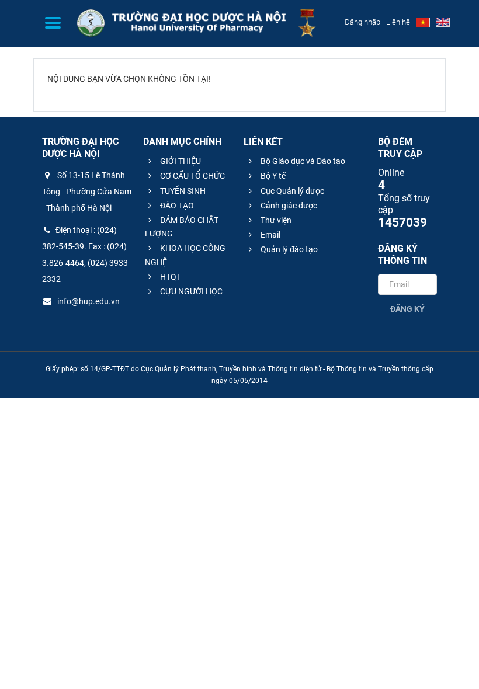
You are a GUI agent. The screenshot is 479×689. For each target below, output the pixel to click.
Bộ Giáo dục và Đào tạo (302, 161)
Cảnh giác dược (288, 205)
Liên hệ (398, 22)
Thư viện (275, 220)
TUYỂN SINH (182, 191)
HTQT (169, 276)
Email (269, 234)
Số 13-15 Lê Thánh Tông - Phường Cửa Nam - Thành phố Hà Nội (86, 191)
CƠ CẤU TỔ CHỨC (191, 175)
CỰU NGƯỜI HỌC (190, 291)
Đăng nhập (362, 22)
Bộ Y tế (272, 175)
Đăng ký (407, 309)
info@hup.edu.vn (87, 301)
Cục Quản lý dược (291, 191)
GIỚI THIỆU (179, 161)
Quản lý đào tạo (288, 249)
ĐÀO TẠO (176, 205)
